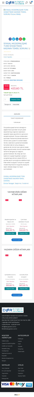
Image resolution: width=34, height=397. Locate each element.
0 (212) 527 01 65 (15, 324)
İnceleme (25, 183)
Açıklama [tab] (17, 114)
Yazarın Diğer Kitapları (17, 249)
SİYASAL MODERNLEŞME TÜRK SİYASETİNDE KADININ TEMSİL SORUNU (14, 179)
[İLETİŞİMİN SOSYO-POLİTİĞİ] (10, 263)
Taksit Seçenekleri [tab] (17, 118)
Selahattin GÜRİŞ (10, 224)
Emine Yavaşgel (9, 183)
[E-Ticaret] (17, 394)
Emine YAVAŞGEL (10, 279)
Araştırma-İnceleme (16, 80)
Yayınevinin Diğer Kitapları (17, 193)
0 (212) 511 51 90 (6, 324)
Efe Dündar (24, 224)
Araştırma (18, 183)
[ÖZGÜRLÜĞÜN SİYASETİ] (24, 263)
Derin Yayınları (10, 226)
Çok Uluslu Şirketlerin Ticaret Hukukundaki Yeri (24, 222)
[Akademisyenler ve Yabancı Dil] (10, 207)
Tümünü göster (17, 239)
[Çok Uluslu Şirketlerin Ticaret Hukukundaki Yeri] (24, 207)
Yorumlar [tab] (17, 122)
